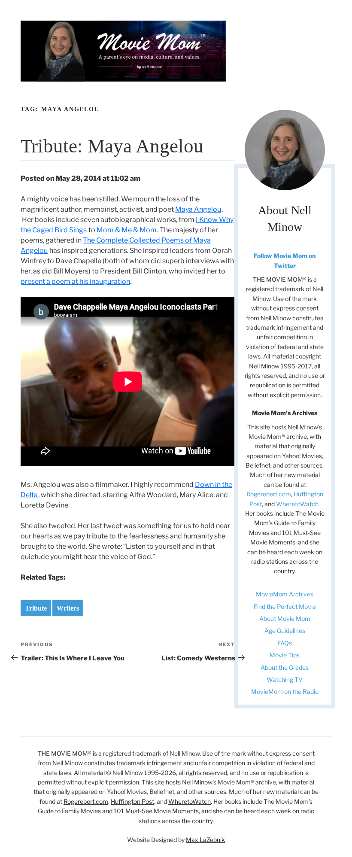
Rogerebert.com (268, 494)
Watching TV (285, 679)
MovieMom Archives (284, 594)
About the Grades (285, 667)
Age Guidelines (284, 630)
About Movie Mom (284, 618)
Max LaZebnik (205, 839)
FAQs (284, 643)
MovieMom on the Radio (285, 691)
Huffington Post (132, 801)
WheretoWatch (297, 504)
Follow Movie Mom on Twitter (285, 260)
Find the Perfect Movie (285, 606)
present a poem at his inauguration (75, 281)
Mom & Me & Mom (127, 230)
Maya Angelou (198, 209)
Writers (68, 608)
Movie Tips (285, 655)
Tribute (36, 608)
